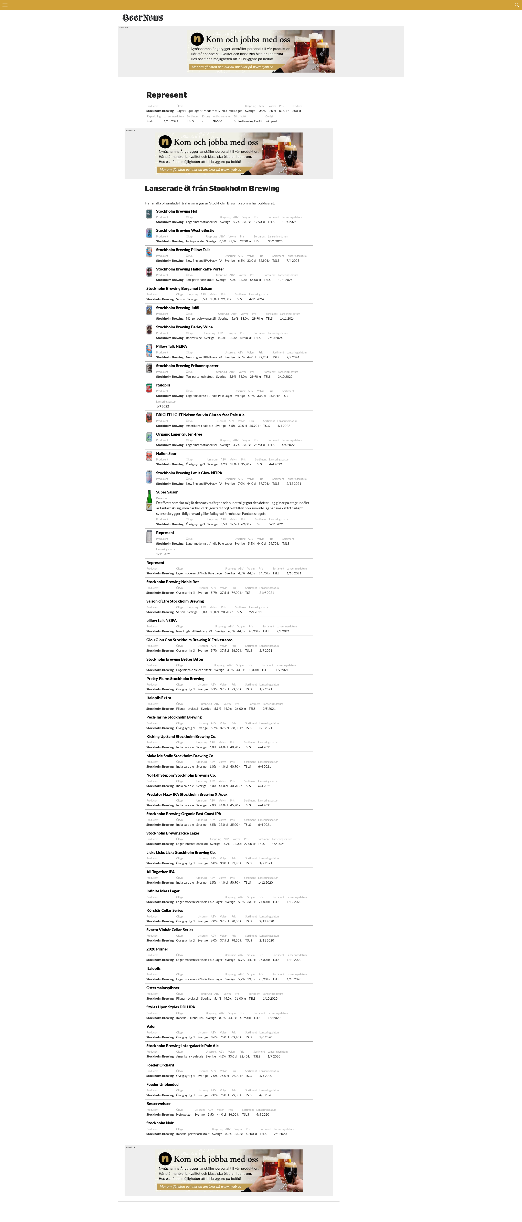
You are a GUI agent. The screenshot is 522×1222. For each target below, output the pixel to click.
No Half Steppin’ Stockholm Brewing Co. (181, 775)
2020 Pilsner (157, 949)
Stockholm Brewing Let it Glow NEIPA (189, 472)
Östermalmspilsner (162, 987)
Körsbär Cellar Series (164, 910)
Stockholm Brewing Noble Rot (172, 581)
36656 (217, 121)
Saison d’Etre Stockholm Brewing (175, 601)
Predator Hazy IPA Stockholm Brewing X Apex (187, 794)
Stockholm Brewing (160, 111)
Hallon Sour (166, 453)
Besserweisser (158, 1103)
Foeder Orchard (160, 1065)
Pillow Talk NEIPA (171, 346)
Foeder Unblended (162, 1084)
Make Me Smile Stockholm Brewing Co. (180, 755)
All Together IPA (160, 871)
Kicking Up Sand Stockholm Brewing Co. (181, 736)
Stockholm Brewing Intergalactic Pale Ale (182, 1045)
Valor (151, 1026)
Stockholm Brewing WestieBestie (185, 230)
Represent (165, 532)
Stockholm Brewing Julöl (177, 307)
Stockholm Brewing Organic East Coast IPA (183, 813)
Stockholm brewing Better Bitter (175, 659)
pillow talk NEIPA (161, 620)
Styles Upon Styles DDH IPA (170, 1007)
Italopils (163, 385)
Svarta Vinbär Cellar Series (169, 929)
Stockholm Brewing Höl (176, 211)
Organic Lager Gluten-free (179, 434)
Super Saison (167, 492)
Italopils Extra (158, 697)
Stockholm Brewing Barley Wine (184, 327)
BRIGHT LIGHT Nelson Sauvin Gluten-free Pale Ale (200, 414)
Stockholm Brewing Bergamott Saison (179, 288)
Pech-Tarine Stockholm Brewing (174, 717)
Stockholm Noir (160, 1122)
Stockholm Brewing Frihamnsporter (187, 365)
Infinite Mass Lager (163, 891)
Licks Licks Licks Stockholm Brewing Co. (181, 852)
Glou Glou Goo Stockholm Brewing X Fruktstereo (189, 639)
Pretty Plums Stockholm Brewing (175, 678)
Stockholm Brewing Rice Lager (172, 833)
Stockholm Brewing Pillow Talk (183, 249)
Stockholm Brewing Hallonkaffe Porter (190, 269)
